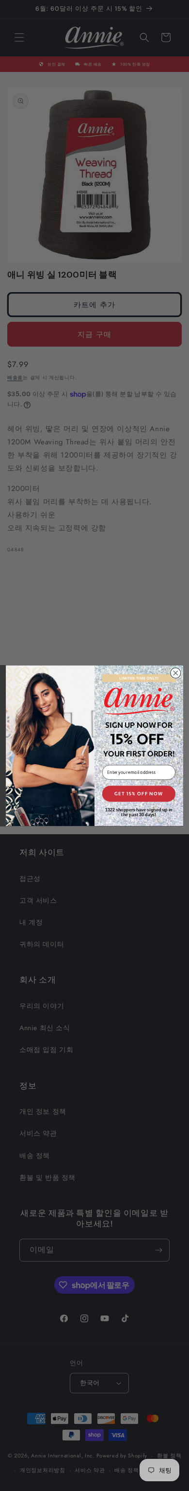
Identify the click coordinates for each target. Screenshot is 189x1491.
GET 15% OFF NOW (138, 793)
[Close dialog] (176, 672)
